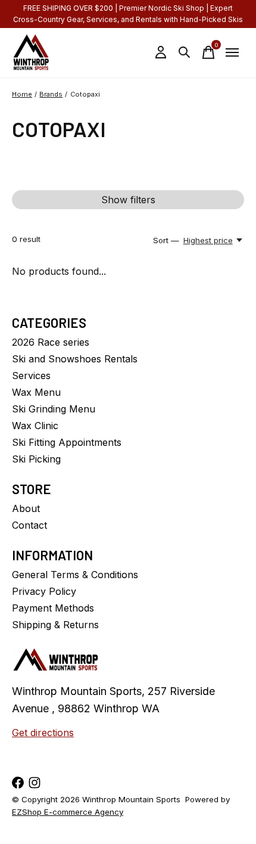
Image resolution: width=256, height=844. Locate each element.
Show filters (128, 200)
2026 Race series (50, 342)
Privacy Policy (44, 591)
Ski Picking (36, 459)
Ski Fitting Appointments (66, 442)
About (26, 508)
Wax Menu (36, 392)
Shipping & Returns (55, 625)
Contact (29, 525)
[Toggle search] (184, 52)
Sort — (166, 240)
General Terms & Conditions (75, 575)
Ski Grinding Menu (53, 409)
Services (31, 375)
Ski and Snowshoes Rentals (75, 359)
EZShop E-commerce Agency (67, 812)
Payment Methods (53, 608)
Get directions (43, 732)
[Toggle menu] (232, 52)
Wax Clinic (35, 426)
